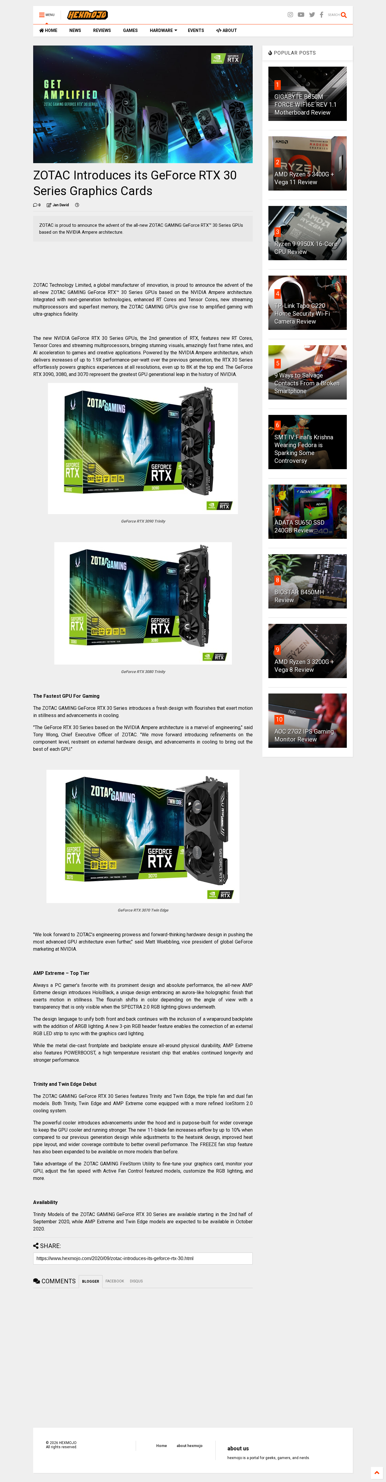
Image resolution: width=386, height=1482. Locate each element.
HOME (50, 30)
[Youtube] (301, 15)
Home (161, 1446)
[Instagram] (290, 15)
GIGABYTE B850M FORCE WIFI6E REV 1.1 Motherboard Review (305, 104)
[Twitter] (312, 15)
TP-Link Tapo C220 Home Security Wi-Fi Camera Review (302, 313)
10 (279, 719)
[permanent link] (77, 205)
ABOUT (229, 30)
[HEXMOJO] (87, 16)
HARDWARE (161, 30)
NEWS (75, 30)
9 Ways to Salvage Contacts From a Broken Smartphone (307, 383)
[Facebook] (322, 15)
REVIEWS (102, 30)
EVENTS (196, 30)
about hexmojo (190, 1446)
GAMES (130, 30)
